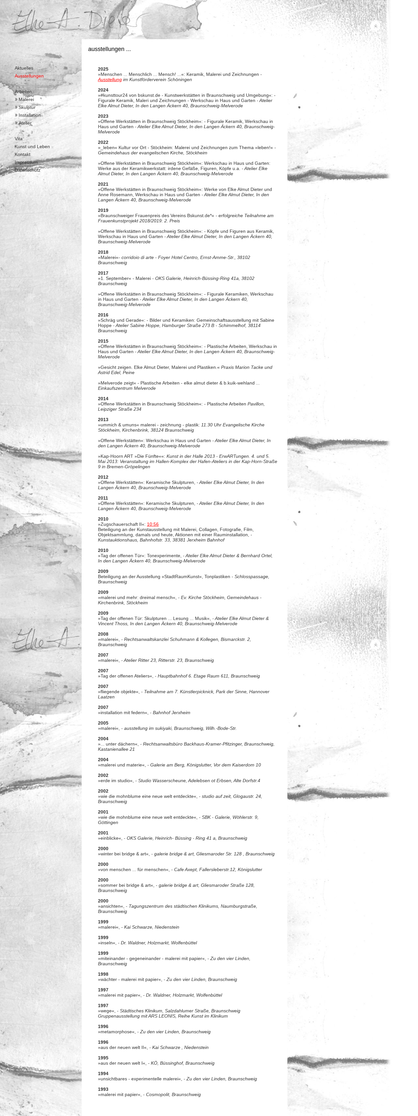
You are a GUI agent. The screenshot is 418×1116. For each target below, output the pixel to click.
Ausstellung (110, 79)
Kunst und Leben (32, 146)
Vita (19, 138)
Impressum (26, 162)
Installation (30, 115)
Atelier (25, 123)
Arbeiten (23, 91)
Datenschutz (27, 170)
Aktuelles (24, 68)
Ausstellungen (29, 75)
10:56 (153, 524)
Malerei (26, 99)
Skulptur (27, 107)
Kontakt (22, 154)
